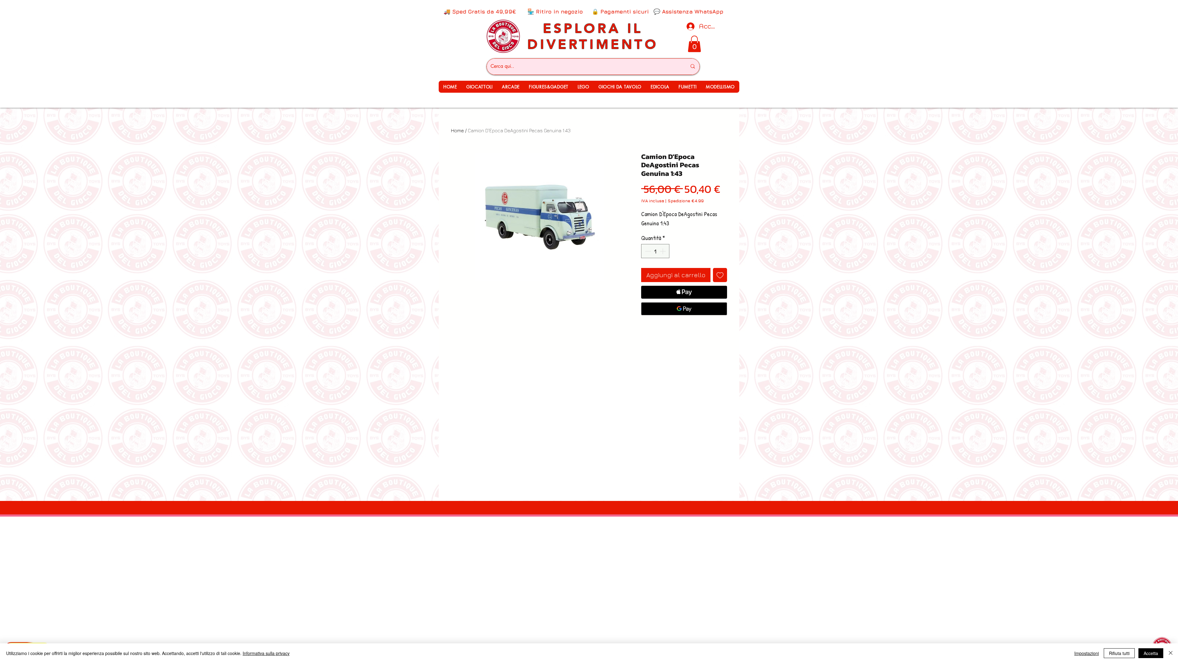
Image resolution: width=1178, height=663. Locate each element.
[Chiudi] (1170, 653)
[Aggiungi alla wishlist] (720, 275)
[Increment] (663, 251)
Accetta (1151, 653)
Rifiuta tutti (1119, 653)
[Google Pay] (684, 308)
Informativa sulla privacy (266, 653)
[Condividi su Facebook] (645, 337)
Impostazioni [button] (1086, 653)
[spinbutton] (655, 251)
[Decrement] (647, 251)
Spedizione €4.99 (686, 200)
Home (457, 130)
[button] (479, 87)
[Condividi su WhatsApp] (656, 337)
